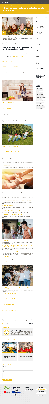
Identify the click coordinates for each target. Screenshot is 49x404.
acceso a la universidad (39, 105)
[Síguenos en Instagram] (38, 395)
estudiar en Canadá (39, 108)
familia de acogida (13, 323)
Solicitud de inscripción (41, 393)
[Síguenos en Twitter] (39, 395)
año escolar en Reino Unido (40, 106)
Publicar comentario (7, 379)
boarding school (38, 97)
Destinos (27, 2)
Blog (37, 2)
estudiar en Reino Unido (40, 102)
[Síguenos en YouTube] (45, 395)
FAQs (15, 394)
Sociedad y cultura (22, 352)
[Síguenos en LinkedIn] (41, 395)
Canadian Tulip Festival (26, 356)
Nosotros (17, 2)
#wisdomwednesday (39, 88)
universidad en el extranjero (40, 100)
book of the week (39, 99)
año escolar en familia (7, 323)
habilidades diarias (39, 103)
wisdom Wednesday (39, 94)
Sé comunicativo (7, 56)
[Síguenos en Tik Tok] (44, 395)
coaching (37, 91)
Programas (22, 2)
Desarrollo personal (7, 352)
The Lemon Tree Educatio (9, 319)
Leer (14, 359)
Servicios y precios (41, 389)
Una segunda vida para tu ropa (9, 357)
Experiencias (32, 2)
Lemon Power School (39, 89)
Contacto (41, 2)
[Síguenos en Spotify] (42, 395)
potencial (43, 97)
